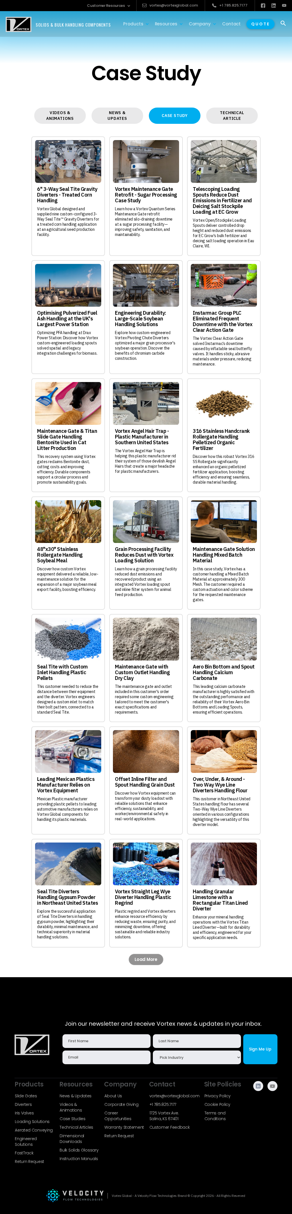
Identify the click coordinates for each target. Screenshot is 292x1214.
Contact (231, 24)
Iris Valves (24, 1113)
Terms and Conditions (215, 1116)
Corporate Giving (121, 1104)
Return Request (29, 1161)
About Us (113, 1096)
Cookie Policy (217, 1104)
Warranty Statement (124, 1127)
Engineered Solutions (26, 1141)
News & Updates (76, 1096)
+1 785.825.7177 (163, 1104)
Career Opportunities (117, 1116)
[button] (108, 6)
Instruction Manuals (79, 1159)
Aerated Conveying (34, 1130)
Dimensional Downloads (72, 1138)
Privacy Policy (217, 1096)
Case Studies (72, 1119)
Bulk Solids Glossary (79, 1150)
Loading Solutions (32, 1121)
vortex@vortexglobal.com (174, 1096)
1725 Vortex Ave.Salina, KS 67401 (164, 1116)
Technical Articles (76, 1127)
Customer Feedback (169, 1127)
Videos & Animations (71, 1107)
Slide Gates (26, 1096)
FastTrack (24, 1153)
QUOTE (260, 24)
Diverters (23, 1104)
